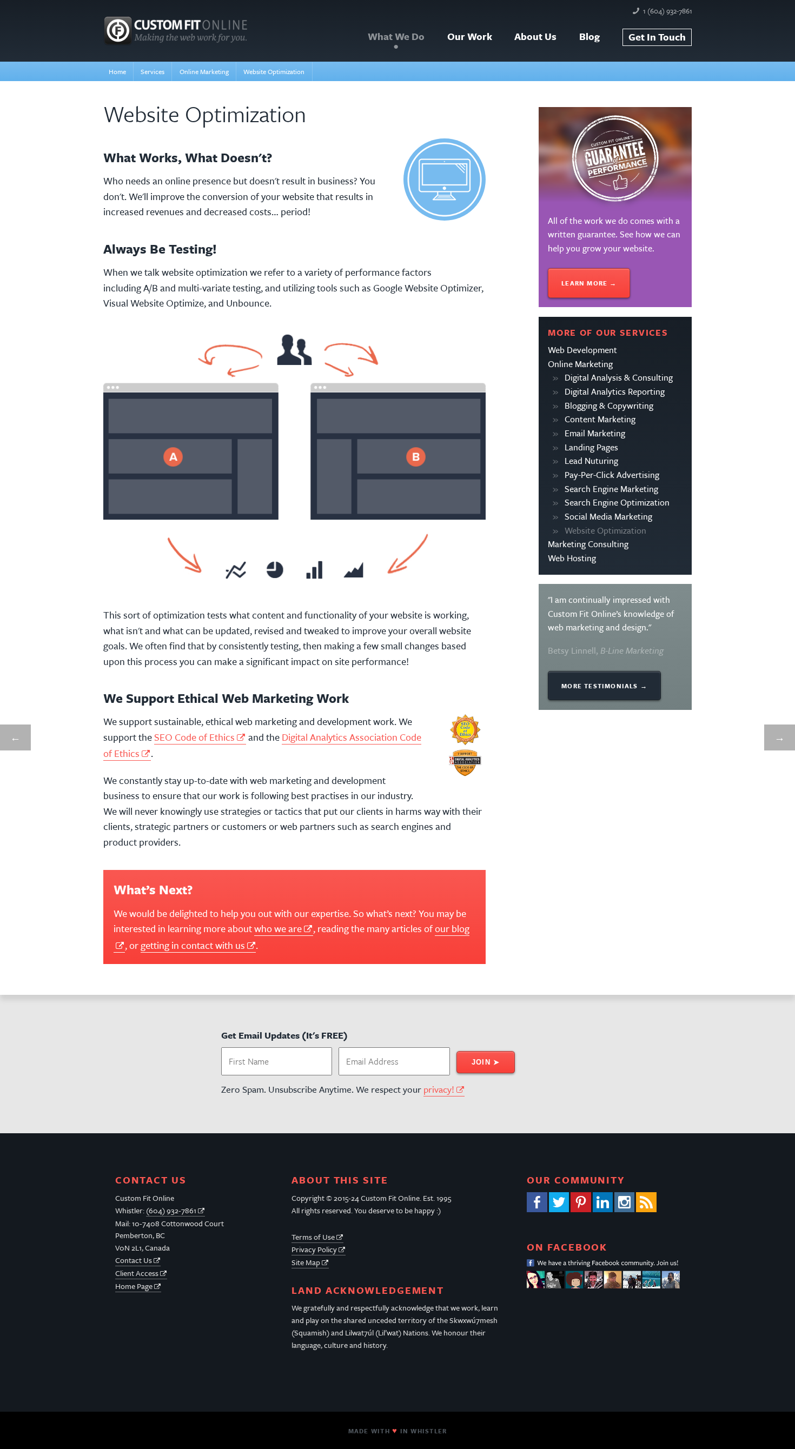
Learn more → (589, 283)
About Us (535, 36)
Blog (589, 36)
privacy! (438, 1089)
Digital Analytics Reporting (615, 391)
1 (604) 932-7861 (667, 10)
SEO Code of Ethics (194, 737)
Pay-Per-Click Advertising (612, 474)
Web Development (582, 349)
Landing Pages (591, 447)
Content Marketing (600, 419)
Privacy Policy (314, 1249)
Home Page (134, 1286)
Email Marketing (595, 433)
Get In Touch (657, 37)
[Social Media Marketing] (15, 738)
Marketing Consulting (588, 543)
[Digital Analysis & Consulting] (779, 738)
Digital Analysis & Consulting (619, 377)
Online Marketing (580, 363)
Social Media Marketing (608, 516)
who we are (278, 928)
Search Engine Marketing (611, 488)
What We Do (396, 36)
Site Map (306, 1262)
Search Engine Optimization (617, 502)
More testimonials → (604, 685)
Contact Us (133, 1260)
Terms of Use (313, 1236)
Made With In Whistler (397, 1430)
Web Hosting (572, 557)
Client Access (136, 1273)
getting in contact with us (193, 945)
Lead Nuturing (591, 460)
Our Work (469, 36)
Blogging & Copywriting (609, 405)
